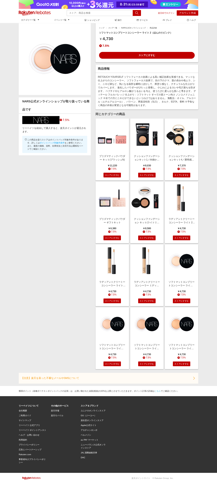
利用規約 (23, 440)
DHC (83, 457)
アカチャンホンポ (89, 430)
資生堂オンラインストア (92, 420)
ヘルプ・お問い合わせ (29, 435)
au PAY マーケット (89, 440)
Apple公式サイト (88, 425)
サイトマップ (25, 420)
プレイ (169, 20)
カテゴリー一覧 (28, 20)
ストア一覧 (112, 28)
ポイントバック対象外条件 (52, 143)
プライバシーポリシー (29, 444)
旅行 (120, 20)
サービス (144, 20)
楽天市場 (55, 410)
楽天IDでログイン (166, 13)
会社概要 (23, 410)
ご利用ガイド (25, 415)
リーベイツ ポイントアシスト (32, 430)
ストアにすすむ (147, 55)
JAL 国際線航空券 (89, 452)
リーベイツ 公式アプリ (29, 425)
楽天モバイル (57, 415)
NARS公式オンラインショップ (133, 28)
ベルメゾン (86, 435)
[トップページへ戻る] (35, 13)
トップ (101, 28)
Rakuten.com (25, 454)
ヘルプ (193, 20)
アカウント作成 (187, 13)
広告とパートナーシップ (30, 449)
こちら (158, 391)
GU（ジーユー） (88, 415)
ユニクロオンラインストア (93, 410)
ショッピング (93, 20)
